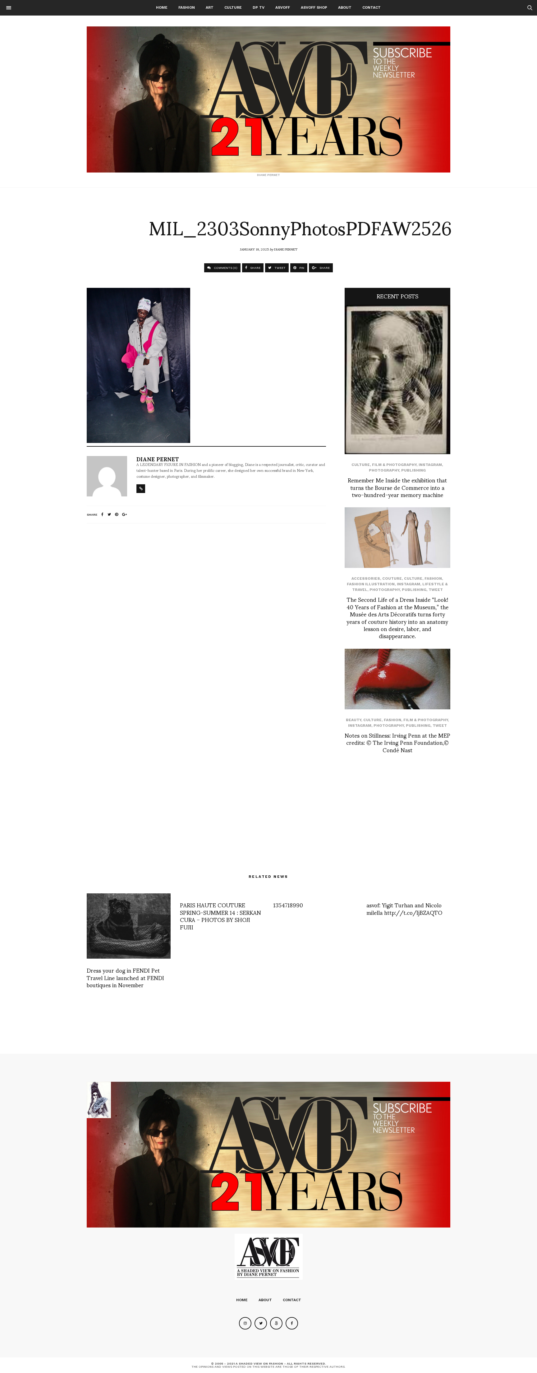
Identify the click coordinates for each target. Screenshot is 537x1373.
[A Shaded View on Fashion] (268, 99)
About (344, 7)
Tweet (436, 589)
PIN (301, 268)
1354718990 (288, 904)
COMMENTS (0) (225, 268)
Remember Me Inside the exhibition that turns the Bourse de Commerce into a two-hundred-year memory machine (397, 487)
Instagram (430, 465)
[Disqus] (206, 610)
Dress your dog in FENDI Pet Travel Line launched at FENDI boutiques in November (125, 977)
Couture (392, 578)
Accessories (365, 578)
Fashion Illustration (371, 584)
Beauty (353, 720)
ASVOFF (282, 7)
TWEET (279, 268)
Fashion (186, 7)
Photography (384, 470)
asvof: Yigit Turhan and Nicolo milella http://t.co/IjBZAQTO (404, 908)
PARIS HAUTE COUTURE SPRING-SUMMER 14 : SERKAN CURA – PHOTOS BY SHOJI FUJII (220, 915)
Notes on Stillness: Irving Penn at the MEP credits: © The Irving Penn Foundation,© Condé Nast (397, 742)
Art (209, 7)
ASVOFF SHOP (314, 7)
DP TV (258, 7)
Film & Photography (394, 465)
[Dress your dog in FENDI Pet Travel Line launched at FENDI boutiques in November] (129, 926)
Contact (371, 7)
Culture (233, 7)
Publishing (413, 470)
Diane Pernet (285, 249)
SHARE (254, 268)
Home (162, 7)
